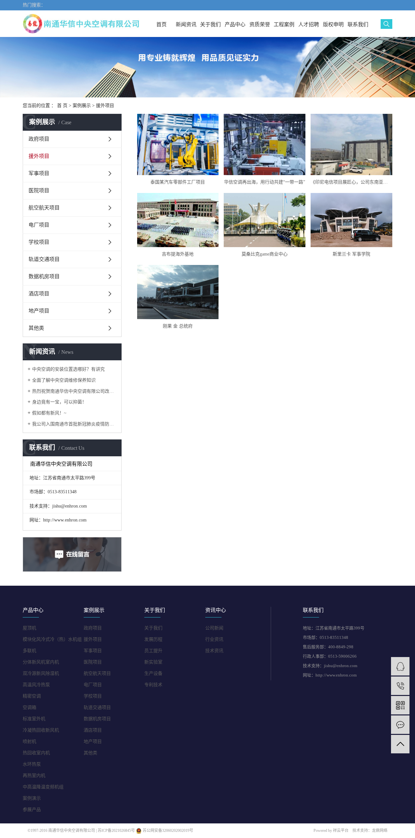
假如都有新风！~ (49, 413)
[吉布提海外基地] (178, 220)
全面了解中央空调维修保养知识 (64, 380)
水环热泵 (32, 764)
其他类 (36, 328)
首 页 (62, 105)
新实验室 (153, 662)
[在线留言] (400, 724)
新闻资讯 (186, 24)
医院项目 (39, 190)
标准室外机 (34, 718)
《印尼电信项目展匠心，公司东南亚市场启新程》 (351, 182)
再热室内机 (34, 775)
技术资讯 (214, 650)
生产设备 (153, 673)
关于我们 (210, 24)
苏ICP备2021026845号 (116, 830)
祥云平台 (341, 830)
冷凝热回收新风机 (41, 730)
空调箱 (29, 707)
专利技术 (153, 684)
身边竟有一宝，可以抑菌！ (59, 402)
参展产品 (32, 809)
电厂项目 (39, 225)
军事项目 (39, 173)
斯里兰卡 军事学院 (351, 254)
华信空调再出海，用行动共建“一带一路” (264, 182)
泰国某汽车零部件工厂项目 (177, 182)
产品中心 (235, 24)
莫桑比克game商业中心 (265, 254)
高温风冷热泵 (36, 684)
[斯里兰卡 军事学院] (351, 220)
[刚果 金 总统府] (178, 292)
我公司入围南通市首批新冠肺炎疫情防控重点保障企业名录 (74, 424)
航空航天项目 (44, 207)
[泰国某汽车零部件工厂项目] (178, 144)
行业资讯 (214, 639)
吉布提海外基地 (178, 254)
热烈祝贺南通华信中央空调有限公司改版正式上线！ (74, 391)
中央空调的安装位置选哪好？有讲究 (68, 369)
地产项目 (39, 311)
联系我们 (358, 24)
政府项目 (39, 139)
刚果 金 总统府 (178, 326)
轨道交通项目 (44, 259)
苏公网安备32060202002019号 (167, 830)
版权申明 (333, 24)
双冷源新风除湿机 (41, 673)
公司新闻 (214, 628)
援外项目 (105, 105)
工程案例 (284, 24)
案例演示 (32, 798)
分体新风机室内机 (41, 662)
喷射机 (29, 741)
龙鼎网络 (379, 830)
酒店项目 (39, 293)
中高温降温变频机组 (43, 786)
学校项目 (39, 242)
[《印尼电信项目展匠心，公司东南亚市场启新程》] (351, 144)
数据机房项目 (44, 276)
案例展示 (82, 105)
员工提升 (153, 650)
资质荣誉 (259, 24)
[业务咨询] (400, 666)
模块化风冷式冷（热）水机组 (52, 639)
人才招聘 (308, 24)
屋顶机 (29, 628)
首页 (161, 24)
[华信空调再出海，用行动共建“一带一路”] (264, 144)
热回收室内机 (36, 752)
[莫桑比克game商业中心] (264, 220)
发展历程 (153, 639)
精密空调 (32, 696)
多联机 (29, 650)
